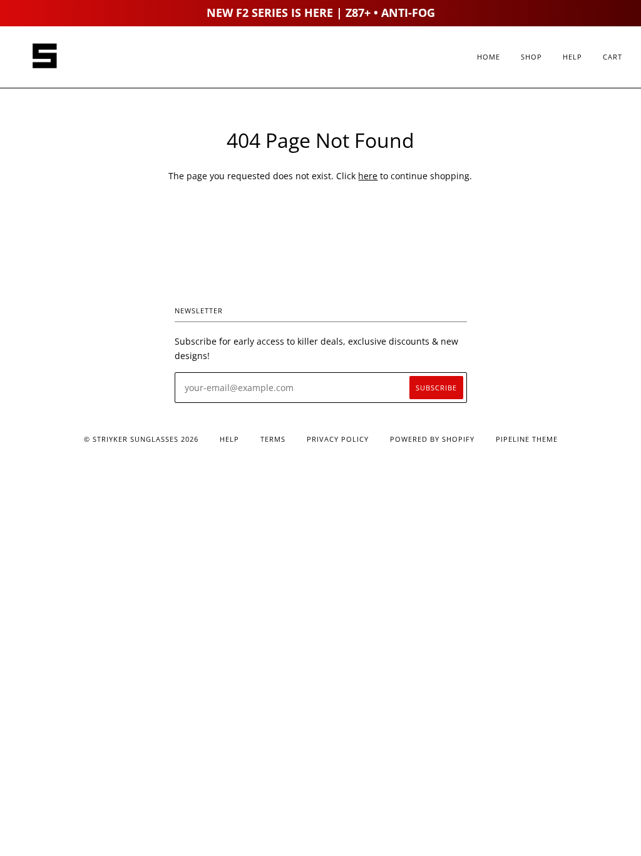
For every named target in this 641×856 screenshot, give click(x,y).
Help (572, 56)
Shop (531, 56)
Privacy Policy (338, 439)
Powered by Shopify (432, 439)
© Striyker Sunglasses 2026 (141, 439)
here (367, 176)
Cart (612, 56)
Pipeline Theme (527, 439)
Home (488, 56)
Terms (272, 439)
